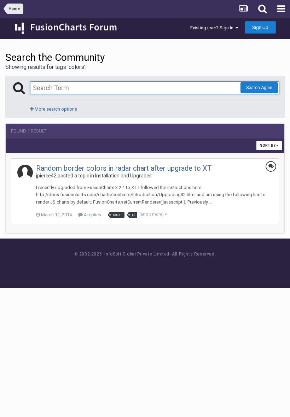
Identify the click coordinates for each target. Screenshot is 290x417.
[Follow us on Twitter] (154, 267)
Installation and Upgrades (123, 175)
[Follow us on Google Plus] (169, 267)
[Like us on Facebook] (138, 267)
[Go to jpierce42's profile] (25, 172)
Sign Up (260, 27)
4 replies (92, 214)
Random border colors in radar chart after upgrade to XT (123, 168)
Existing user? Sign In (213, 27)
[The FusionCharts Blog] (122, 267)
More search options (55, 109)
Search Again (259, 87)
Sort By (268, 145)
